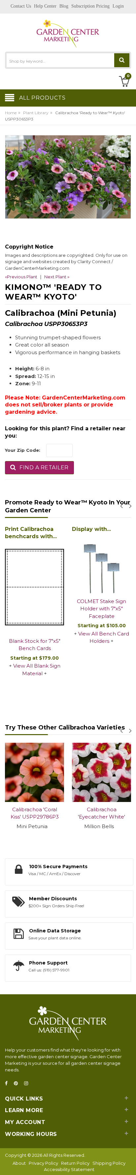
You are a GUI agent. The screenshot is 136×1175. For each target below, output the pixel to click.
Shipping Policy (108, 1163)
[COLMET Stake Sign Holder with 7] (101, 564)
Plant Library (36, 112)
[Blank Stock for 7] (34, 587)
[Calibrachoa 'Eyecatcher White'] (101, 772)
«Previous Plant (21, 276)
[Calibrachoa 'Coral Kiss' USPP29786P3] (34, 772)
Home (11, 112)
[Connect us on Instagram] (28, 1083)
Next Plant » (56, 276)
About (19, 1163)
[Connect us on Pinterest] (18, 1083)
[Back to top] (129, 1163)
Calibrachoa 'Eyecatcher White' (101, 813)
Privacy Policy (43, 1163)
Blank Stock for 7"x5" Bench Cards (34, 645)
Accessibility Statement (69, 1169)
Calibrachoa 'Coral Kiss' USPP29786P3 (35, 813)
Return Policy (75, 1163)
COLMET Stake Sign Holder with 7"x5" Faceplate (101, 608)
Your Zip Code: (22, 450)
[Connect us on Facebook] (8, 1083)
